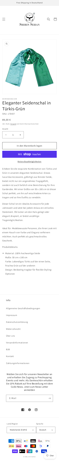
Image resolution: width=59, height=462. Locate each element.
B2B (8, 349)
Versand (13, 124)
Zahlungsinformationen (17, 363)
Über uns (10, 335)
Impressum (11, 315)
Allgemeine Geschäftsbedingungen (23, 308)
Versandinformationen (17, 342)
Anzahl (5, 129)
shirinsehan (32, 456)
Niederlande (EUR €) (18, 430)
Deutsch (42, 430)
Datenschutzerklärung (17, 322)
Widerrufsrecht (13, 329)
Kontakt (10, 356)
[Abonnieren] (49, 398)
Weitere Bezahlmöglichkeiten (29, 161)
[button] (3, 19)
